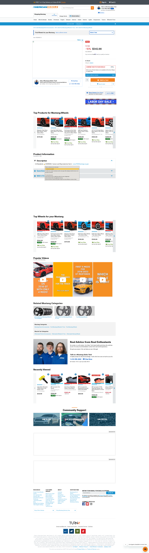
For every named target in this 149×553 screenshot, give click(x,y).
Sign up (110, 492)
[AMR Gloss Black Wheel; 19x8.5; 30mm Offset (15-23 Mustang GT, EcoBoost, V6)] (43, 226)
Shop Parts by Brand (38, 497)
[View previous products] (34, 132)
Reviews (60, 503)
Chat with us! (49, 500)
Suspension (97, 19)
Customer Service (50, 499)
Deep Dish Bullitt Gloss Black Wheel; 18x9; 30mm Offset (57, 132)
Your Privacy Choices (96, 546)
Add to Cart (104, 80)
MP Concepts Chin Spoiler (55, 388)
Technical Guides (37, 500)
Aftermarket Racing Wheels (73, 334)
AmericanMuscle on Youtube (87, 503)
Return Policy (49, 496)
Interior (85, 19)
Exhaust (68, 19)
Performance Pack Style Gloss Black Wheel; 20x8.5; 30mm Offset (56, 236)
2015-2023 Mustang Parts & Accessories (43, 27)
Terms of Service (91, 549)
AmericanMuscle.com (45, 7)
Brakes (50, 19)
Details (63, 2)
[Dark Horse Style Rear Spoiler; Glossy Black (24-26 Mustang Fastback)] (70, 379)
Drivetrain (56, 19)
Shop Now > (79, 23)
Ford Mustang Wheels (71, 327)
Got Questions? (49, 498)
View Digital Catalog (38, 504)
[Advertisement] (74, 444)
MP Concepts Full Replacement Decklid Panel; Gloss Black (83, 389)
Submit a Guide (61, 496)
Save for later (101, 84)
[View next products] (114, 132)
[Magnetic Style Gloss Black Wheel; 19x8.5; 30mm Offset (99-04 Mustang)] (43, 122)
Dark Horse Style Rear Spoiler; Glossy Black (70, 388)
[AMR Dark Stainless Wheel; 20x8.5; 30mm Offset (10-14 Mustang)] (84, 122)
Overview (60, 492)
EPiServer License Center (71, 179)
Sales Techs (61, 502)
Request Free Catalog (38, 503)
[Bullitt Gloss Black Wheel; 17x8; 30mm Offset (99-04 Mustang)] (98, 226)
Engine (62, 19)
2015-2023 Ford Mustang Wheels (84, 27)
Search (92, 8)
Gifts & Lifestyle (42, 19)
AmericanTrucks (72, 526)
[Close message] (115, 23)
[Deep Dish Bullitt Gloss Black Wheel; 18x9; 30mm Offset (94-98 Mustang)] (57, 122)
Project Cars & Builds (38, 492)
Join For (110, 93)
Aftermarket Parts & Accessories (43, 334)
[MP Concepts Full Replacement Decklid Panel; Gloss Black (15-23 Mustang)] (84, 379)
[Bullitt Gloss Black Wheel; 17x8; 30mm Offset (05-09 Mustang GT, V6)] (84, 226)
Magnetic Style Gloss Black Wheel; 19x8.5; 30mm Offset (42, 132)
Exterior (74, 19)
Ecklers (90, 526)
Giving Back (60, 495)
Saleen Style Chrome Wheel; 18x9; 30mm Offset (110, 132)
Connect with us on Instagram (91, 503)
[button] (101, 13)
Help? (113, 75)
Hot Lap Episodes (37, 495)
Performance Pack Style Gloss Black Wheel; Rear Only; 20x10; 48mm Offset (70, 133)
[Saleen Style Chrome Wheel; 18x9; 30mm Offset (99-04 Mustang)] (111, 122)
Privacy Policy (102, 495)
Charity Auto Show (62, 499)
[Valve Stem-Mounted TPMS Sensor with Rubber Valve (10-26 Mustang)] (43, 379)
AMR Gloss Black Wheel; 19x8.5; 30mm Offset (43, 235)
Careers (60, 497)
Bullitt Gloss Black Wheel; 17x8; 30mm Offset (84, 235)
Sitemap (75, 546)
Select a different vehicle (92, 75)
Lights (90, 19)
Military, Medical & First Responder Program (50, 503)
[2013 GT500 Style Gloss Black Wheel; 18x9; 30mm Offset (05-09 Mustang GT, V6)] (98, 122)
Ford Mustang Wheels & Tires (58, 327)
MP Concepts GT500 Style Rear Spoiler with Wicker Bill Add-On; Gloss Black (98, 389)
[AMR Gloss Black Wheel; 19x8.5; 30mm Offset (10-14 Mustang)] (111, 226)
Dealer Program (61, 500)
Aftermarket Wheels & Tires (59, 334)
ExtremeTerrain (82, 526)
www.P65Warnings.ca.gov (81, 164)
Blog (34, 502)
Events (35, 493)
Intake (79, 19)
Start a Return (49, 495)
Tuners (104, 19)
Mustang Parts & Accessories (42, 327)
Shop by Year (36, 496)
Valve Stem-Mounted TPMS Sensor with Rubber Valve (42, 389)
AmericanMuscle (61, 526)
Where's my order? (50, 493)
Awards (60, 493)
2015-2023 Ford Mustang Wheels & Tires (65, 27)
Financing (35, 499)
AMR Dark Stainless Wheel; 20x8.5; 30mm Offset (83, 132)
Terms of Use (49, 506)
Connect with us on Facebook (83, 503)
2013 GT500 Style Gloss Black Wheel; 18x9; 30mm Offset (98, 132)
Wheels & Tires (111, 19)
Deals (35, 19)
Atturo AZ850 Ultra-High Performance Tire (111, 388)
